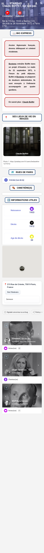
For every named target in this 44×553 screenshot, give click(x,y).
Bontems (12, 64)
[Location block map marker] (22, 268)
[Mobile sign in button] (36, 3)
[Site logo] (14, 3)
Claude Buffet (28, 102)
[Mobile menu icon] (2, 3)
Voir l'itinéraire (12, 292)
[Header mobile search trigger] (41, 3)
